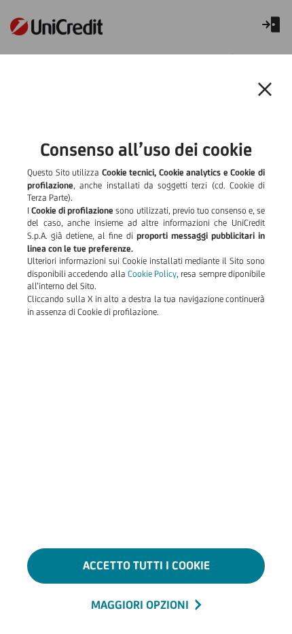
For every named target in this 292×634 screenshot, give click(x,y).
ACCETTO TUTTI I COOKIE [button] (146, 565)
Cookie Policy (152, 274)
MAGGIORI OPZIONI (140, 604)
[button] (265, 90)
